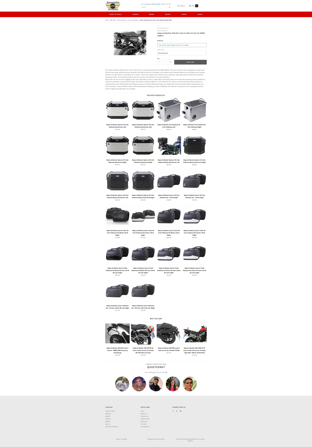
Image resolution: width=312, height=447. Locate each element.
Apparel (184, 14)
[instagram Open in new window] (177, 411)
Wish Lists (144, 421)
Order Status (145, 419)
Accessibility (145, 426)
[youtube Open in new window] (181, 411)
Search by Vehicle (115, 14)
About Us (144, 413)
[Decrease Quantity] (159, 62)
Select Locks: (160, 49)
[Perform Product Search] (169, 7)
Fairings (135, 14)
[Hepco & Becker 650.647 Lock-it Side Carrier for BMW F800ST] (130, 44)
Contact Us (144, 416)
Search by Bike (110, 411)
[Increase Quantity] (170, 62)
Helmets (168, 14)
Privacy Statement (121, 439)
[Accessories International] (112, 5)
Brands (151, 14)
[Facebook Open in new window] (173, 411)
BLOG (142, 411)
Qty (158, 58)
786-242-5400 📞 (161, 372)
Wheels (200, 14)
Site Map (143, 424)
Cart (194, 6)
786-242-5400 (156, 4)
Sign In (182, 6)
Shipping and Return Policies (156, 439)
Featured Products (111, 426)
